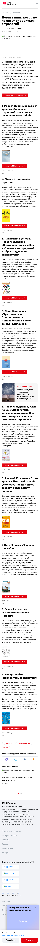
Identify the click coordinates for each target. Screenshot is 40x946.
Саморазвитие (24, 743)
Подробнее (11, 940)
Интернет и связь (9, 835)
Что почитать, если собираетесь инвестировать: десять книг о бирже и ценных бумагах (25, 394)
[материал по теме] (8, 392)
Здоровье (10, 743)
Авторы (5, 852)
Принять (29, 940)
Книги (5, 748)
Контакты (6, 901)
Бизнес (5, 844)
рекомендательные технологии (13, 935)
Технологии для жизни (11, 831)
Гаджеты (5, 840)
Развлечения (7, 848)
